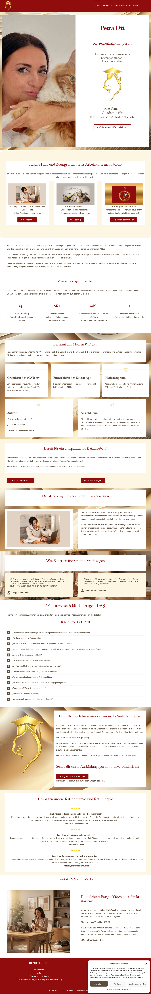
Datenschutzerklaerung (115, 989)
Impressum (127, 989)
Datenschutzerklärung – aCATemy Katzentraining (37, 979)
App (60, 979)
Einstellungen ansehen (137, 984)
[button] (146, 964)
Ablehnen (117, 984)
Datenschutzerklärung (39, 976)
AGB (39, 973)
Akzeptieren (98, 984)
